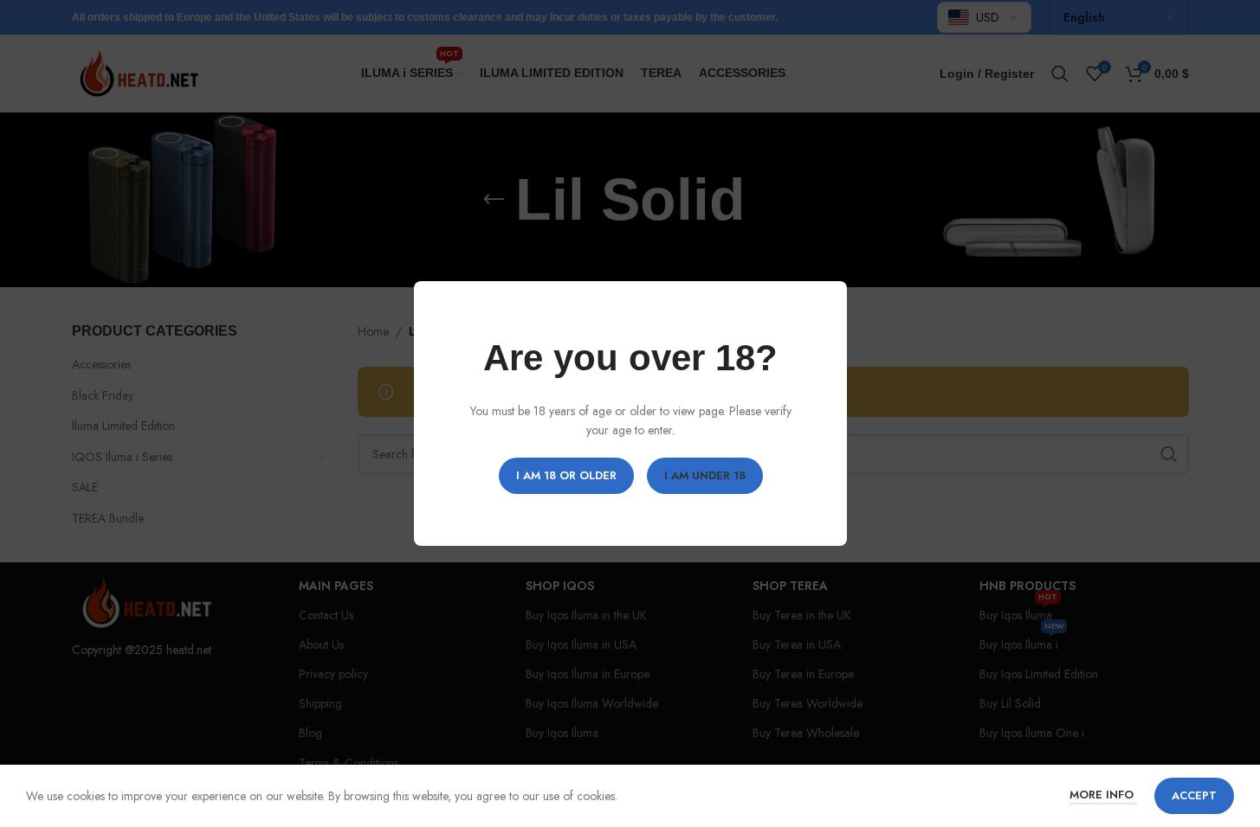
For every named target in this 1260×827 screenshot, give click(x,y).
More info (1103, 794)
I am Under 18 (704, 475)
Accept (1194, 795)
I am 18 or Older (565, 475)
